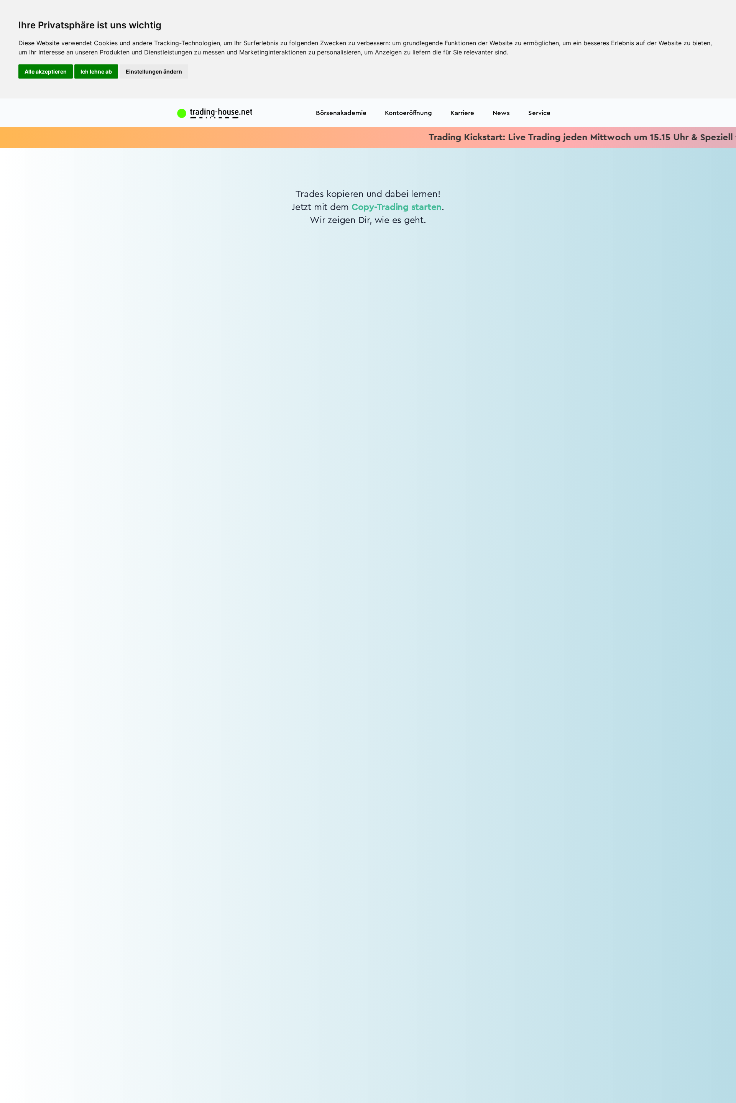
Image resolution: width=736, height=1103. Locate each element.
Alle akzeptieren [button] (46, 71)
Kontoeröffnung (408, 113)
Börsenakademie (341, 113)
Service (539, 113)
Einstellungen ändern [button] (154, 71)
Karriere (462, 113)
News (501, 113)
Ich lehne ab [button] (96, 71)
